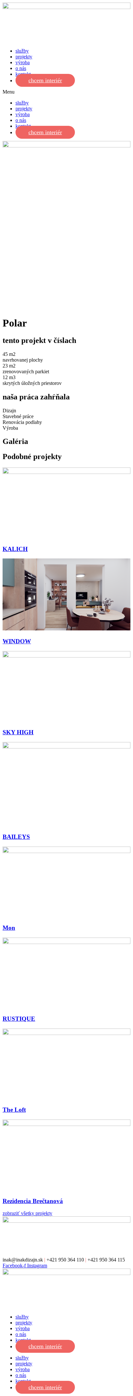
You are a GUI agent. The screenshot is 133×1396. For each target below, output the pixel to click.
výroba (22, 62)
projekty (23, 56)
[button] (66, 92)
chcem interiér (45, 80)
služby (22, 51)
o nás (20, 68)
